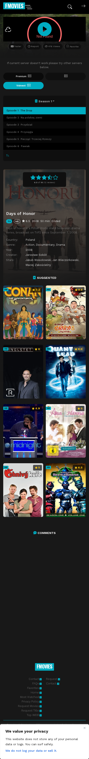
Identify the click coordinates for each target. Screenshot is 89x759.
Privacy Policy (30, 701)
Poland (30, 239)
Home (35, 692)
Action (29, 244)
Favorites (33, 688)
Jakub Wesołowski (38, 260)
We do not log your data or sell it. (31, 750)
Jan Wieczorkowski (65, 260)
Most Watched (29, 697)
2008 (28, 249)
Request (52, 679)
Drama (60, 244)
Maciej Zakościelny (38, 265)
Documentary (45, 244)
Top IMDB (33, 715)
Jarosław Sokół (36, 254)
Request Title (30, 710)
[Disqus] (44, 594)
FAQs (35, 683)
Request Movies (28, 706)
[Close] (84, 727)
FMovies (14, 6)
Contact (34, 679)
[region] (44, 741)
